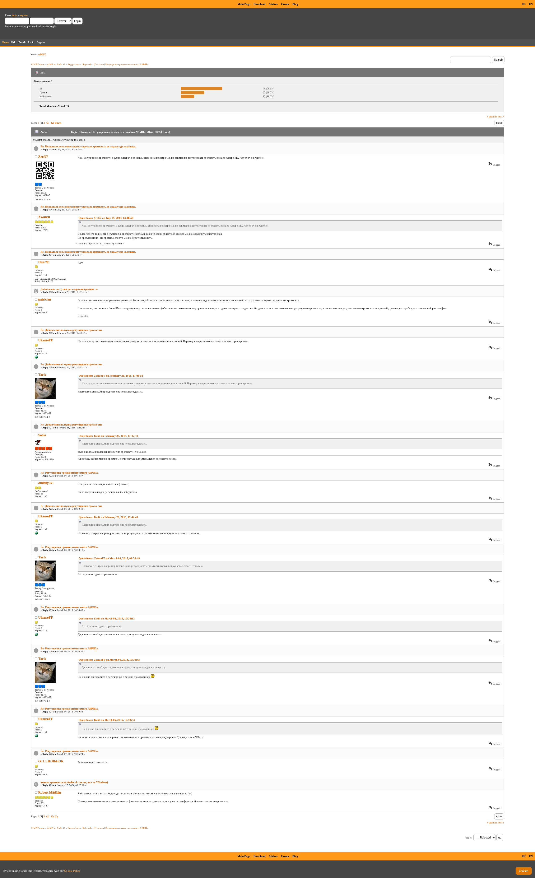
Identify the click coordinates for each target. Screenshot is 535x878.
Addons (273, 4)
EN (531, 4)
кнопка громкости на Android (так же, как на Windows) (74, 782)
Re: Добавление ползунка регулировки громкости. (71, 329)
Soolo (42, 435)
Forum (285, 4)
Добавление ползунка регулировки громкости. (69, 289)
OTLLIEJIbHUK (51, 761)
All (47, 122)
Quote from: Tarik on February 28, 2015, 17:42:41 (108, 435)
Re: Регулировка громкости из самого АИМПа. (69, 472)
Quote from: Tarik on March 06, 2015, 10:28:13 (107, 618)
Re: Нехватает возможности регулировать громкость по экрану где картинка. (88, 146)
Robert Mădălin (49, 792)
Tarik (42, 374)
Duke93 (43, 262)
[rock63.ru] (36, 358)
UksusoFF (45, 340)
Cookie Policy (72, 870)
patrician (44, 299)
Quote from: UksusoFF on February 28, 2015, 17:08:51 (111, 375)
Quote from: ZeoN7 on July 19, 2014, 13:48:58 (106, 217)
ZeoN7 (43, 156)
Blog (295, 4)
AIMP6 (42, 54)
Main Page (243, 4)
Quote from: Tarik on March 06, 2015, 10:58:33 (107, 719)
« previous (492, 116)
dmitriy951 (46, 483)
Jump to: (468, 838)
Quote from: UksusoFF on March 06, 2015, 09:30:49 (109, 558)
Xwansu (44, 217)
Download (259, 4)
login (14, 15)
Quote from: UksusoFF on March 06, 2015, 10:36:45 (109, 659)
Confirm (523, 871)
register (23, 15)
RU (524, 4)
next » (501, 116)
